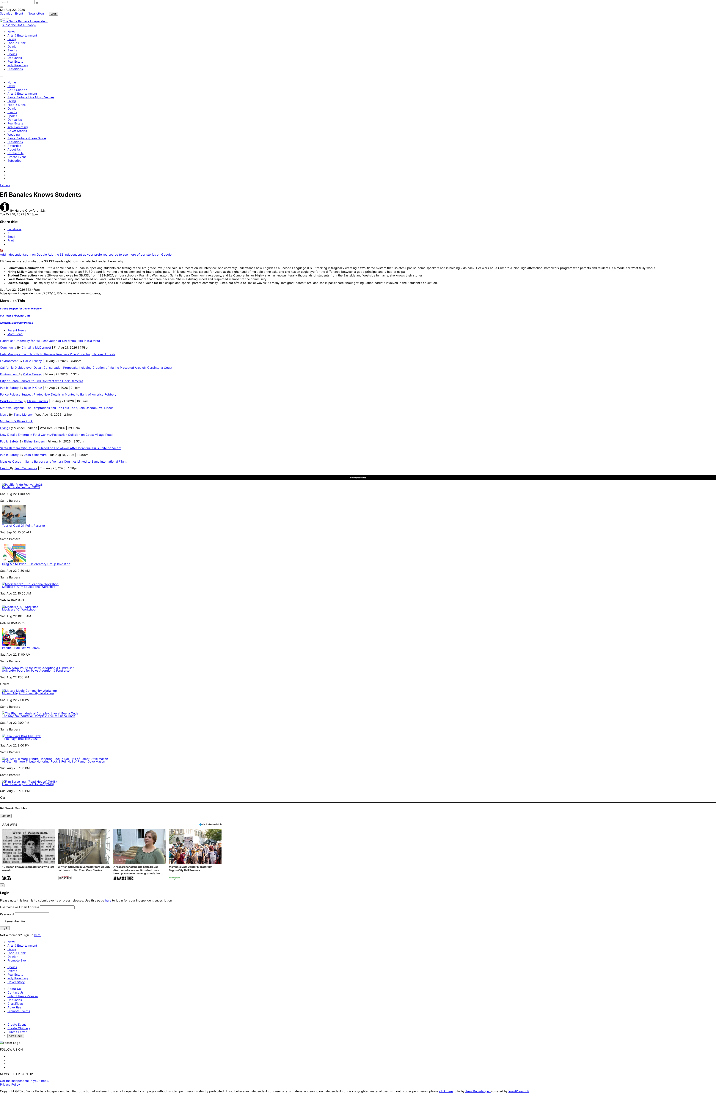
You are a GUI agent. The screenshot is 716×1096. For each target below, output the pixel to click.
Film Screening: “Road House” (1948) (28, 784)
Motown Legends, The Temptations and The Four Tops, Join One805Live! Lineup (57, 408)
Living (11, 39)
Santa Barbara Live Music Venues (30, 97)
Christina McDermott (36, 347)
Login (53, 13)
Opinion (12, 46)
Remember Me (14, 921)
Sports (12, 54)
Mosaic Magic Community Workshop (28, 693)
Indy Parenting (17, 65)
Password (7, 914)
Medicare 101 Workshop (19, 609)
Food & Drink (16, 43)
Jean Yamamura (35, 455)
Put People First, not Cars (15, 315)
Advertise (14, 146)
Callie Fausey (32, 361)
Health (5, 468)
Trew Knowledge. (478, 1091)
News (11, 32)
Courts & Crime (11, 401)
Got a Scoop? (26, 25)
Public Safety (10, 388)
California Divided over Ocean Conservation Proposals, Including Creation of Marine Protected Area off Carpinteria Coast (86, 367)
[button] (28, 855)
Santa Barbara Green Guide (26, 138)
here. (37, 935)
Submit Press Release (22, 996)
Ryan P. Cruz (33, 388)
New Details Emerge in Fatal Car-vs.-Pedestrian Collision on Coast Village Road (56, 434)
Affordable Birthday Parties (16, 322)
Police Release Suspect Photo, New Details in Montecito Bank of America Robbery (58, 394)
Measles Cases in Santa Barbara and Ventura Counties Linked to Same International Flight (63, 461)
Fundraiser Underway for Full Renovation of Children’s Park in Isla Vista (50, 341)
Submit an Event (11, 13)
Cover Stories (17, 131)
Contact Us (15, 153)
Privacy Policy (10, 1084)
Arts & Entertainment (22, 35)
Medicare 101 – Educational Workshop (29, 587)
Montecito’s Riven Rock (16, 421)
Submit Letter (17, 1032)
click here (446, 1091)
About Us (14, 149)
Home (11, 82)
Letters (5, 185)
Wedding (13, 134)
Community (8, 347)
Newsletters (36, 13)
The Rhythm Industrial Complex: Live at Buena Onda (38, 716)
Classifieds (15, 69)
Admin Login (15, 1036)
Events (12, 50)
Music (4, 414)
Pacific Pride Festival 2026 (21, 487)
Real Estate (15, 61)
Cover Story (16, 982)
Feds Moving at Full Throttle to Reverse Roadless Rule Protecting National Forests (57, 354)
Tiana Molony (23, 414)
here (108, 900)
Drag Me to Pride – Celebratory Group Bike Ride (36, 564)
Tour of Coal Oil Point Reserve (23, 525)
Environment (9, 361)
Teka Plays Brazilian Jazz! (20, 739)
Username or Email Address (19, 907)
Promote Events (18, 1011)
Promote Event (18, 960)
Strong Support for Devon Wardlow (21, 308)
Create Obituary (18, 1028)
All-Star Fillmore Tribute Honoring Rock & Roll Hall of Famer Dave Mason (53, 761)
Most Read (15, 334)
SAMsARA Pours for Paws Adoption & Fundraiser (36, 670)
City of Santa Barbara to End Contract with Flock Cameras (41, 381)
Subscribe (9, 25)
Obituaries (14, 58)
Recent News (16, 330)
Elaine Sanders (37, 401)
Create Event (16, 157)
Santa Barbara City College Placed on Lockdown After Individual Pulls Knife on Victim (60, 448)
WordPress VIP (518, 1091)
